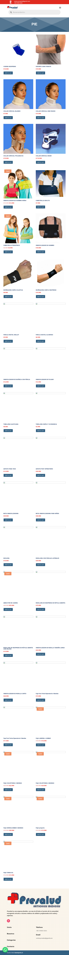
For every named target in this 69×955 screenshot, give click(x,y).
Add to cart (8, 73)
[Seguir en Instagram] (8, 920)
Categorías (11, 940)
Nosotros (10, 933)
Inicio (9, 927)
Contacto (10, 946)
